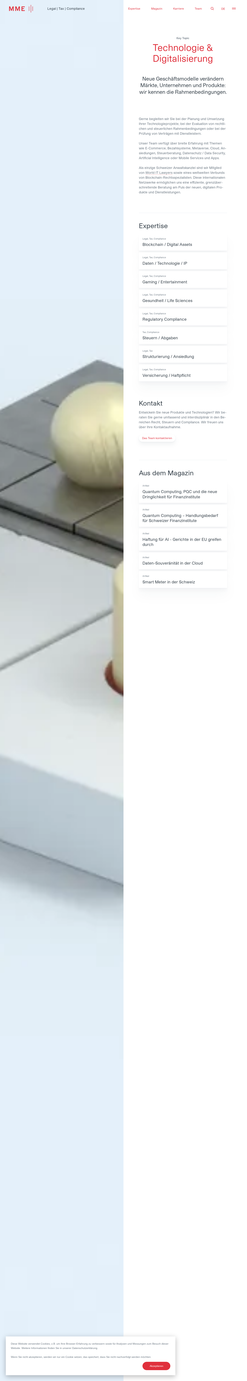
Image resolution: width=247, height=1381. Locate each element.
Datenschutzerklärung (84, 1348)
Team (198, 8)
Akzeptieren (156, 1366)
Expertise (134, 8)
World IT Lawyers (159, 173)
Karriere (178, 8)
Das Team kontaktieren (157, 438)
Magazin (156, 8)
